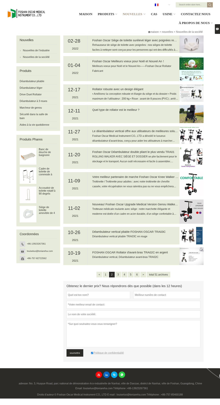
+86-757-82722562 (37, 258)
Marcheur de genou (31, 107)
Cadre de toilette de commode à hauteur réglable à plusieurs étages (45, 174)
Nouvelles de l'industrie (36, 50)
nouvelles (167, 31)
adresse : (24, 383)
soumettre (75, 353)
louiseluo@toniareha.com (40, 251)
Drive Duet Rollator (31, 94)
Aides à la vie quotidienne (34, 124)
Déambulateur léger (31, 87)
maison (153, 31)
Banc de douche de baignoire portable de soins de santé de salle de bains (47, 155)
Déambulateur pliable (32, 81)
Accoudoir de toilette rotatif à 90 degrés (47, 190)
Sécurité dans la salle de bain (34, 116)
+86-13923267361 (36, 243)
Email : (79, 388)
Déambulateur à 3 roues (33, 101)
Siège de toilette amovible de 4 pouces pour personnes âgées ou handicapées (47, 213)
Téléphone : (120, 388)
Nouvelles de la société (36, 57)
